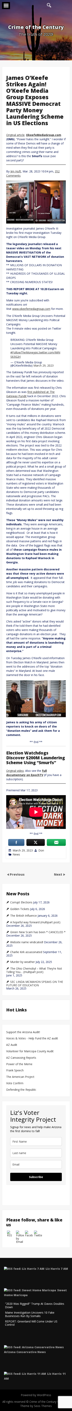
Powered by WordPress (36, 1395)
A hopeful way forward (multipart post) (35, 922)
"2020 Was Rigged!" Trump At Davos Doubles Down (34, 1305)
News (16, 854)
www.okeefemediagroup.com (31, 309)
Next (58, 874)
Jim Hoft (15, 171)
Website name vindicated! (26, 942)
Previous (17, 874)
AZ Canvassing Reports (21, 1058)
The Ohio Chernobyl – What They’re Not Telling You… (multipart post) (34, 970)
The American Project (20, 1077)
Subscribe (36, 1177)
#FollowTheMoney (22, 352)
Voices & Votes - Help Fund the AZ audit (32, 1038)
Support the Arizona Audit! (23, 1032)
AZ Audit (11, 1045)
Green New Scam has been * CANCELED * (38, 932)
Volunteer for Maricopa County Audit (30, 1051)
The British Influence (23, 915)
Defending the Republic (21, 1089)
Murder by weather (22, 962)
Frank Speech (15, 1070)
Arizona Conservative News (25, 1352)
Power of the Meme (19, 1064)
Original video (15, 771)
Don (41, 850)
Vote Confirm (14, 1083)
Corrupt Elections (21, 902)
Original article (15, 135)
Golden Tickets (19, 909)
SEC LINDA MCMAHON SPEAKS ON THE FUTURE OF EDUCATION (34, 983)
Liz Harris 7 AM (57, 1269)
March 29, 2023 (43, 365)
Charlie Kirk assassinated (26, 952)
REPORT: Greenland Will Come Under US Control (31, 1323)
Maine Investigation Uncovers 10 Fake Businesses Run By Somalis (29, 1314)
